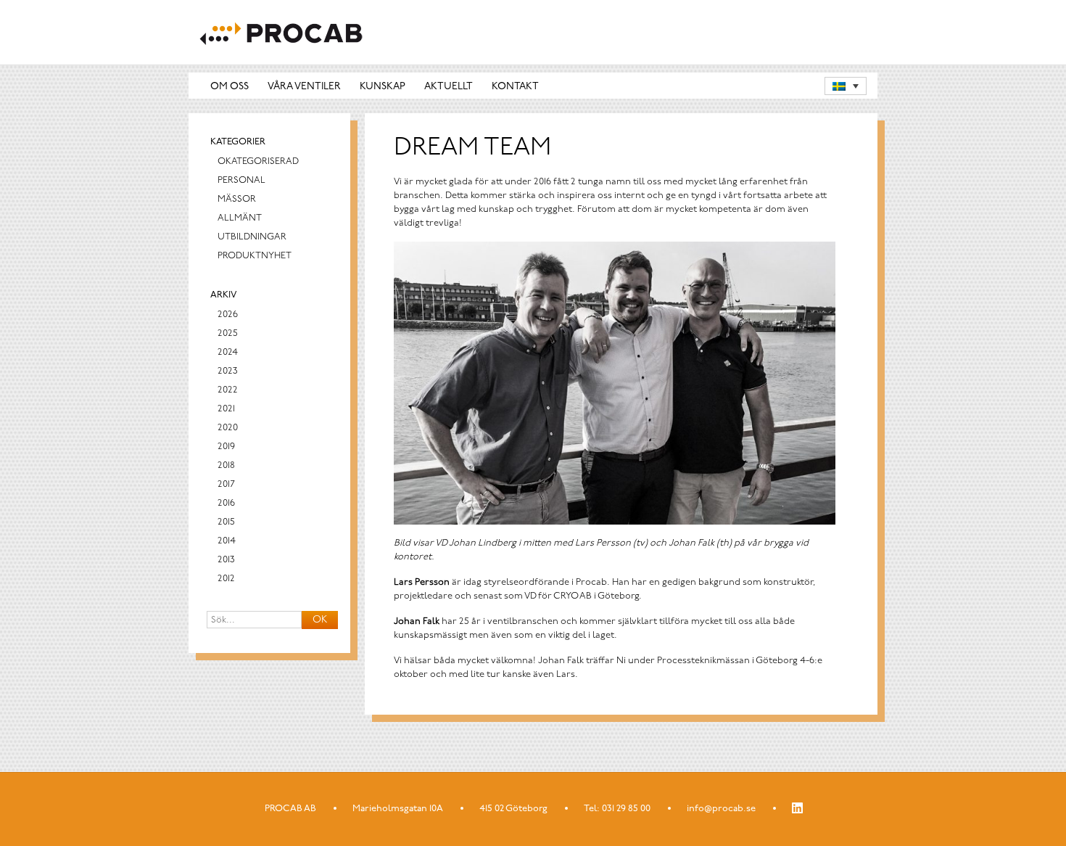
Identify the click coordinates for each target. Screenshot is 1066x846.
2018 (226, 465)
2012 (226, 578)
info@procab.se (721, 808)
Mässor (237, 199)
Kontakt (515, 86)
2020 (228, 427)
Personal (241, 180)
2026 (228, 314)
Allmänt (240, 218)
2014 (227, 541)
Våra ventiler (304, 86)
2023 (228, 371)
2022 (228, 390)
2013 (226, 559)
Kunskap (382, 86)
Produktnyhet (255, 255)
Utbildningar (252, 237)
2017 (226, 484)
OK (320, 620)
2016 (226, 503)
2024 (228, 352)
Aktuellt (448, 86)
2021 (226, 409)
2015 (226, 522)
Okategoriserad (258, 161)
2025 (228, 333)
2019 (226, 446)
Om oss (229, 86)
